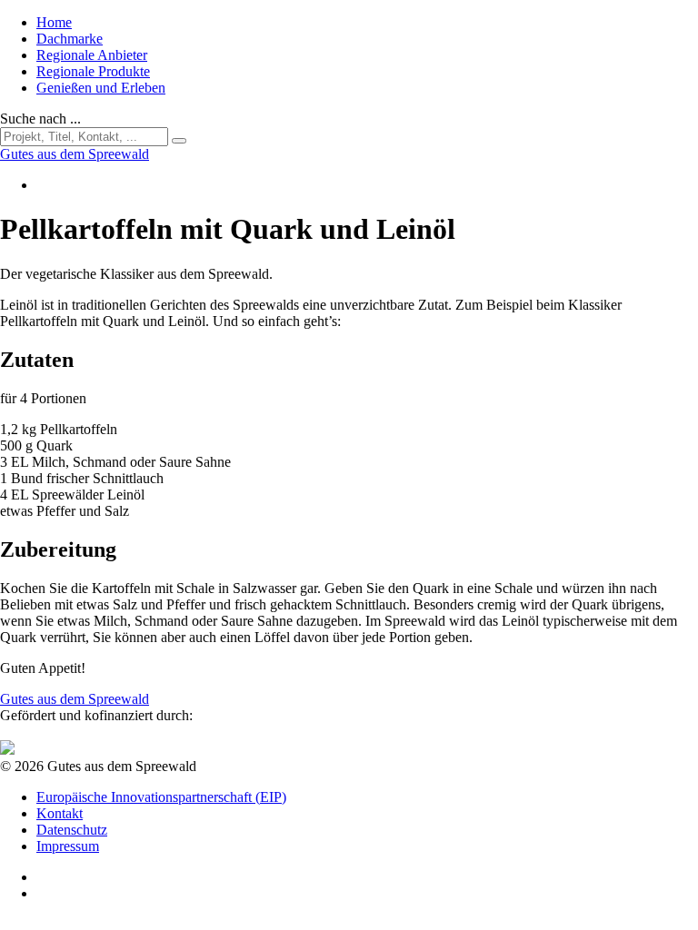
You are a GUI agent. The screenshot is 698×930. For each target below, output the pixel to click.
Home (54, 22)
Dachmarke (69, 38)
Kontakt (59, 813)
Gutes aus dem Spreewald (74, 699)
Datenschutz (71, 829)
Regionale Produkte (93, 71)
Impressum (67, 846)
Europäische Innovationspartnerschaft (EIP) (161, 797)
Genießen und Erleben (100, 87)
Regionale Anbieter (91, 55)
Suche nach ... (40, 118)
